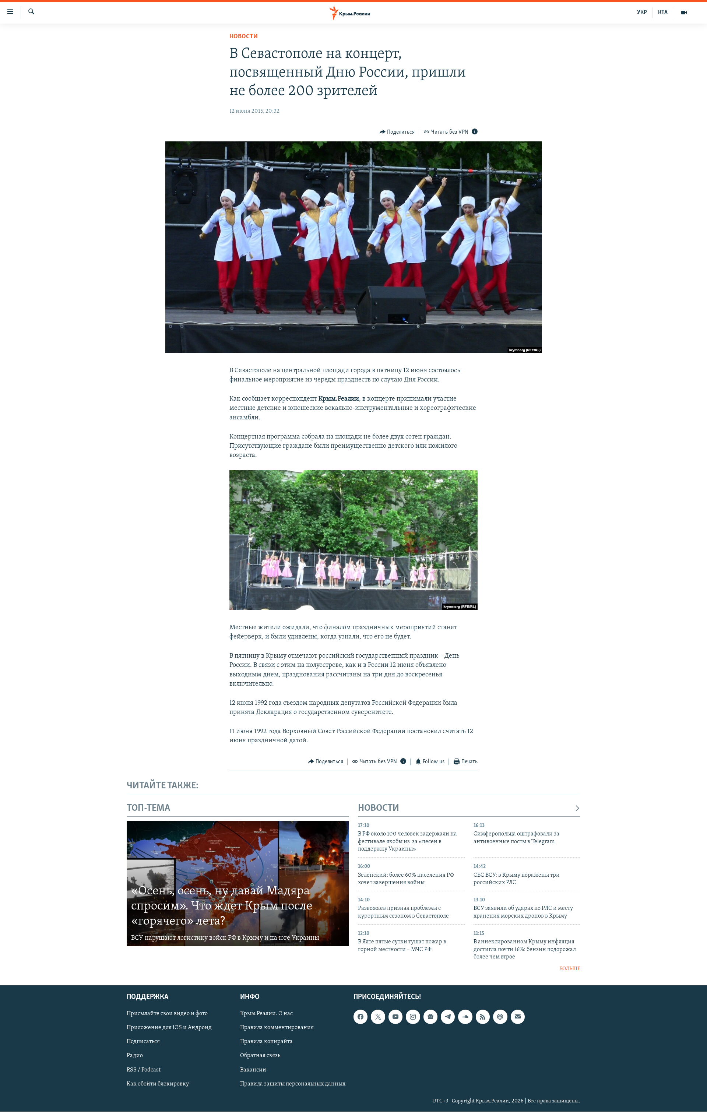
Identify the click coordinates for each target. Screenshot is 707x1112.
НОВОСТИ (378, 808)
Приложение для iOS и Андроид (169, 1028)
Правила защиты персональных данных (292, 1084)
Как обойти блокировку (158, 1084)
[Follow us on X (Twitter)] (378, 1017)
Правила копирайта (266, 1042)
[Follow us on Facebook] (360, 1017)
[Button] (397, 132)
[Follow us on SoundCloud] (465, 1017)
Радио (135, 1056)
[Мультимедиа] (684, 12)
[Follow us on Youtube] (395, 1017)
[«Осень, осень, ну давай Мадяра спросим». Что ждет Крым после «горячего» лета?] (238, 883)
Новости (243, 37)
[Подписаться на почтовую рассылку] (518, 1017)
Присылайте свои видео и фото (167, 1014)
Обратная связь (260, 1056)
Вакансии (253, 1070)
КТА (663, 12)
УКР (642, 12)
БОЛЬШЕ (569, 969)
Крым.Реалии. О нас (266, 1014)
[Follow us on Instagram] (413, 1017)
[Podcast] (500, 1017)
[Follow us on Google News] (430, 1017)
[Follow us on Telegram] (448, 1017)
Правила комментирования (277, 1028)
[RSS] (483, 1017)
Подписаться (143, 1042)
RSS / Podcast (144, 1070)
